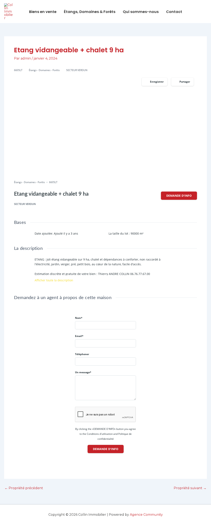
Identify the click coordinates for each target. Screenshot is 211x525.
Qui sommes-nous (141, 11)
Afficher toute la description (54, 280)
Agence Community (146, 515)
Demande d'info (179, 196)
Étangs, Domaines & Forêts (89, 11)
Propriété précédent (24, 488)
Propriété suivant (190, 488)
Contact (174, 11)
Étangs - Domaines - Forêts (44, 70)
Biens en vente (42, 11)
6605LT (18, 70)
